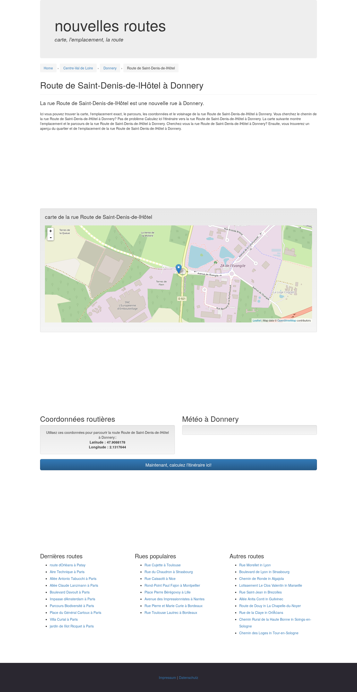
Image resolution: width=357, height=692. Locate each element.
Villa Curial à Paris (64, 619)
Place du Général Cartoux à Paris (75, 612)
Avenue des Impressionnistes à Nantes (174, 598)
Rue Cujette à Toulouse (162, 564)
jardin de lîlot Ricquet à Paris (72, 626)
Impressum (167, 677)
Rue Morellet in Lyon (255, 564)
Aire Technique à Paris (67, 571)
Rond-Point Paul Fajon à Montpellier (172, 585)
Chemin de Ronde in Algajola (261, 578)
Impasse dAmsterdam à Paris (72, 598)
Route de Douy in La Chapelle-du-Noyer (270, 605)
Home (48, 68)
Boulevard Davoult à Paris (70, 592)
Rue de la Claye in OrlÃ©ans (261, 612)
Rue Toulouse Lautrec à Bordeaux (170, 612)
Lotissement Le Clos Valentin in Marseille (270, 585)
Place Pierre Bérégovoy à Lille (167, 592)
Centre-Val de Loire (78, 68)
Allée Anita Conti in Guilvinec (261, 598)
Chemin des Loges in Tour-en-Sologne (268, 632)
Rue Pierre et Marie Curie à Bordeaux (173, 605)
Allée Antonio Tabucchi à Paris (73, 578)
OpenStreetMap (286, 320)
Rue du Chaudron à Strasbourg (168, 571)
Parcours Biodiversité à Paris (72, 605)
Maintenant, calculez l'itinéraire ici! (178, 464)
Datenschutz (188, 677)
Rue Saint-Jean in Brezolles (260, 592)
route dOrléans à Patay (67, 564)
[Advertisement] (178, 170)
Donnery (110, 68)
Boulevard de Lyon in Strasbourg (264, 571)
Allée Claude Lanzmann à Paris (74, 585)
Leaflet (257, 320)
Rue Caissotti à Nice (160, 578)
